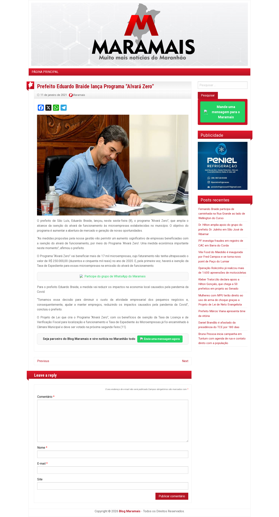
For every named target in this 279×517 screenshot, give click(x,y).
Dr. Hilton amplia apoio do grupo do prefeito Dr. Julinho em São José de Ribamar (220, 229)
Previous (43, 361)
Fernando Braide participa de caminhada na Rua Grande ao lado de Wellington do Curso (221, 213)
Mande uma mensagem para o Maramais (226, 112)
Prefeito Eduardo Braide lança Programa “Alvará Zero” (95, 86)
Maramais (79, 95)
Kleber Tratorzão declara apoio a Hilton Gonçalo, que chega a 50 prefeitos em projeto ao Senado (218, 284)
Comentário (45, 397)
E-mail (42, 463)
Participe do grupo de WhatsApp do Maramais (115, 276)
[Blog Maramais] (139, 34)
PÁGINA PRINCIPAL (45, 72)
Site (40, 479)
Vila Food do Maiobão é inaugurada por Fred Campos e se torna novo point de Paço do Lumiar (220, 256)
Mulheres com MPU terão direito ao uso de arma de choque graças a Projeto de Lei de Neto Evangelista (220, 300)
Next (185, 361)
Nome (42, 447)
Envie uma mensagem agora (162, 338)
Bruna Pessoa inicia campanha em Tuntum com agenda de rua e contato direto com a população (222, 338)
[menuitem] (45, 72)
